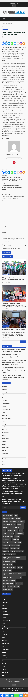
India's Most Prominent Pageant (12, 542)
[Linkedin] (9, 43)
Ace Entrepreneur (8, 515)
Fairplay (17, 536)
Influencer (5, 548)
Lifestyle (4, 424)
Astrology (4, 392)
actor (16, 515)
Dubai (4, 533)
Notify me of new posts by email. (12, 249)
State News (4, 29)
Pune (11, 577)
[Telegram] (15, 43)
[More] (23, 43)
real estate (18, 577)
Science (4, 444)
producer (5, 577)
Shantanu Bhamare (8, 583)
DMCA (23, 680)
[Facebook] (3, 43)
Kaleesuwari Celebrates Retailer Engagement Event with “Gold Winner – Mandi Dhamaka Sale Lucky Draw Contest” (14, 293)
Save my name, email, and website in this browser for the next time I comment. (13, 240)
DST (20, 530)
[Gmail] (18, 43)
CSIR (22, 527)
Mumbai (20, 567)
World (3, 464)
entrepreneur (20, 533)
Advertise (11, 680)
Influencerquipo (14, 548)
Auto (3, 395)
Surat (4, 586)
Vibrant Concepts (7, 589)
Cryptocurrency (14, 527)
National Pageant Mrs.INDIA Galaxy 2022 (13, 574)
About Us (4, 680)
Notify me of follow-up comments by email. (14, 246)
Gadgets (4, 415)
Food (3, 412)
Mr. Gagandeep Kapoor (9, 561)
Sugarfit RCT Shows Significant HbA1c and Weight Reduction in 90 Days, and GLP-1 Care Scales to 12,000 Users (14, 362)
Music (3, 427)
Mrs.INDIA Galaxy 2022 (9, 567)
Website (4, 232)
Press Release (6, 438)
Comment (5, 201)
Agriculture (5, 386)
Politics (4, 435)
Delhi (4, 530)
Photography (5, 432)
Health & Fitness (6, 418)
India (3, 421)
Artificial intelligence (8, 518)
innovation (6, 551)
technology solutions (14, 586)
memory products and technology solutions (12, 557)
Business (4, 398)
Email (4, 227)
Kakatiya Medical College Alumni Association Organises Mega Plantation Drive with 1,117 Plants (14, 267)
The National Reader (9, 37)
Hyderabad (15, 539)
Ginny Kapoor (6, 539)
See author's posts (14, 159)
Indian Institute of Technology (11, 545)
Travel (4, 459)
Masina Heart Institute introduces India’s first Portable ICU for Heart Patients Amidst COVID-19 (12, 178)
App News (4, 389)
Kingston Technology (17, 551)
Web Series (5, 462)
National (4, 430)
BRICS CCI (20, 524)
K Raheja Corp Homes (9, 554)
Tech (3, 456)
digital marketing (12, 530)
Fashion (4, 406)
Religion (4, 441)
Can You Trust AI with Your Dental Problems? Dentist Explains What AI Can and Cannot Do (13, 377)
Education (4, 400)
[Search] (24, 19)
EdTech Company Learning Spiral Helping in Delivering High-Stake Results (12, 186)
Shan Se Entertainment (9, 580)
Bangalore (13, 521)
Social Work (5, 447)
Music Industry (7, 570)
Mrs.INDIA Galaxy (7, 564)
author (18, 518)
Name (4, 221)
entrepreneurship (8, 536)
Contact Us (18, 680)
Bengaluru (21, 521)
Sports (4, 450)
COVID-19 (5, 527)
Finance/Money (6, 409)
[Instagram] (20, 43)
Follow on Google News (13, 682)
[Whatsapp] (12, 43)
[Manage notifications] (24, 694)
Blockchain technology (9, 524)
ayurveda (5, 521)
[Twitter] (6, 43)
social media (19, 583)
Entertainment (6, 403)
